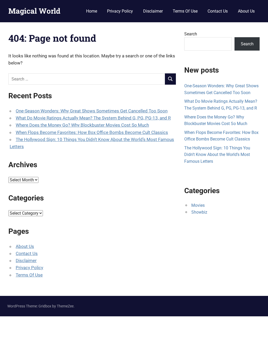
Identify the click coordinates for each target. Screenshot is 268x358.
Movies (198, 205)
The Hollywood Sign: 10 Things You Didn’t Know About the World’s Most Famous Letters (217, 154)
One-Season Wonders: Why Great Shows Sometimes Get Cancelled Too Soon (92, 110)
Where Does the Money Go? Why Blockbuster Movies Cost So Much (82, 125)
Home (91, 11)
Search (190, 33)
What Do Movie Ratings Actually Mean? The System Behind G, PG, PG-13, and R (93, 118)
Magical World (34, 11)
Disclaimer (153, 11)
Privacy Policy (120, 11)
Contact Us (218, 11)
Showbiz (199, 212)
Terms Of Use (185, 11)
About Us (246, 11)
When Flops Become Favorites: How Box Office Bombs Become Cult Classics (92, 132)
